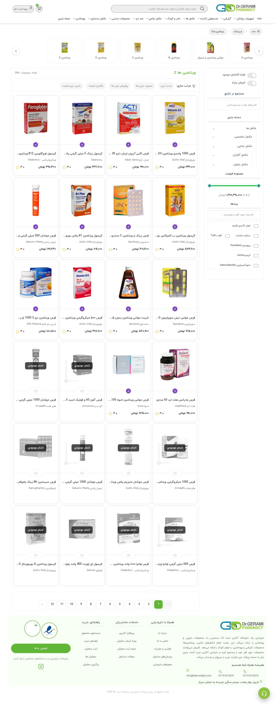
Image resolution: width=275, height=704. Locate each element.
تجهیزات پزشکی (245, 19)
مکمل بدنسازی (98, 19)
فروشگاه (238, 31)
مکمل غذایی (155, 19)
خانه (259, 19)
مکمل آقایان (240, 155)
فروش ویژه (238, 83)
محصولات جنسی (120, 19)
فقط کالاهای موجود (233, 75)
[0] (39, 9)
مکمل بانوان (240, 164)
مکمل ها (190, 19)
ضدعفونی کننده (209, 19)
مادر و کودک (173, 19)
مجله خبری (64, 19)
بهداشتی (80, 19)
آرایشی (226, 19)
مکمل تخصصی (243, 137)
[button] (259, 51)
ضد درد (139, 19)
